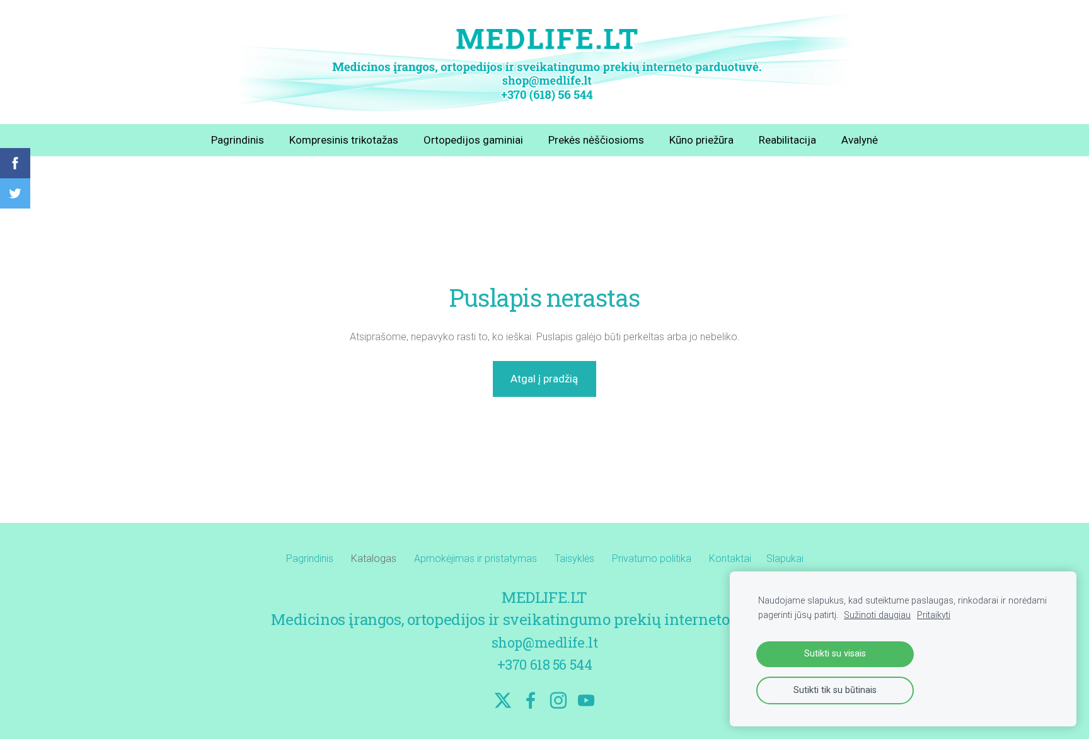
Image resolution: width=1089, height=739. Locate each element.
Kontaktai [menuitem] (730, 558)
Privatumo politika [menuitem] (651, 558)
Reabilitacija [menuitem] (787, 140)
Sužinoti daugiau (877, 615)
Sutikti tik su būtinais (835, 690)
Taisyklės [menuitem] (574, 558)
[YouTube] (586, 700)
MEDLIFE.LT (544, 597)
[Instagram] (558, 700)
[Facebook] (530, 700)
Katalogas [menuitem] (373, 558)
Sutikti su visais (835, 653)
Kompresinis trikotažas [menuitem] (343, 140)
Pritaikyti (933, 615)
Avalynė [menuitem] (859, 140)
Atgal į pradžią (544, 378)
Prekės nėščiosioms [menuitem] (596, 140)
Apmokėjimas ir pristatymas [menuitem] (475, 558)
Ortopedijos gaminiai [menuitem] (473, 140)
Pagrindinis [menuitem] (237, 140)
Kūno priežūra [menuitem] (701, 140)
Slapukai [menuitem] (785, 558)
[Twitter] (503, 700)
